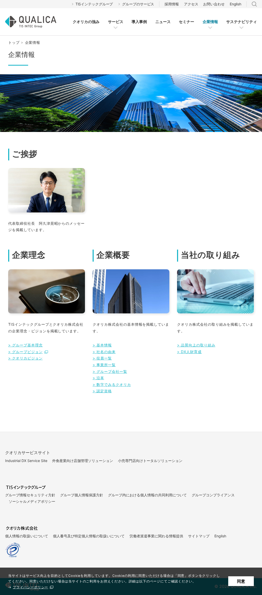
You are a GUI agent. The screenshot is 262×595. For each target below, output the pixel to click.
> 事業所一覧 (104, 365)
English (235, 4)
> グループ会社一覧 (110, 371)
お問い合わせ (213, 4)
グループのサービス (138, 4)
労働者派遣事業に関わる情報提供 (156, 536)
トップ (14, 42)
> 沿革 (98, 378)
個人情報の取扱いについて (26, 536)
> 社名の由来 (104, 352)
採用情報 (172, 4)
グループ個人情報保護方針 (81, 495)
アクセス (191, 4)
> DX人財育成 (189, 352)
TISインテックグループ (94, 4)
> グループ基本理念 (25, 345)
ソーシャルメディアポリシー (32, 501)
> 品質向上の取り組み (196, 345)
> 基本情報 (102, 345)
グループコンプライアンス (213, 495)
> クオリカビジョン (25, 358)
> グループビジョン (25, 352)
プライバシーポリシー (30, 587)
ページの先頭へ (247, 441)
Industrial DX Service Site (26, 460)
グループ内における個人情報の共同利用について (147, 495)
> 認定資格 (102, 391)
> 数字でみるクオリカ (112, 384)
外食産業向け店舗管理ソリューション (82, 460)
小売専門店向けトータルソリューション (150, 460)
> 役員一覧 (102, 358)
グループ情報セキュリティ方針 (30, 495)
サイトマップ (199, 536)
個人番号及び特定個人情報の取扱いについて (89, 536)
